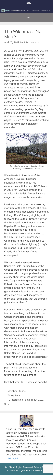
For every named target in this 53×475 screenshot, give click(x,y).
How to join (12, 458)
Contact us (12, 470)
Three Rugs (13, 395)
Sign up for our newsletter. (32, 470)
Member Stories (16, 391)
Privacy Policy (41, 467)
